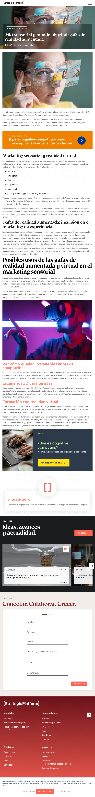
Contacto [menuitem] (45, 760)
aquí (3, 785)
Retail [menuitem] (6, 760)
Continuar (77, 684)
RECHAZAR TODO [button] (64, 791)
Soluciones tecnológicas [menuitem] (15, 722)
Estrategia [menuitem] (8, 718)
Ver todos (81, 533)
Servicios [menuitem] (8, 765)
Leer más (62, 582)
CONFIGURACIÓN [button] (28, 791)
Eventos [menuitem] (45, 727)
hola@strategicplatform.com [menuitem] (58, 764)
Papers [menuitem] (44, 731)
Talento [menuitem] (44, 756)
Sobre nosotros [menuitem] (48, 752)
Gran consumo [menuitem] (10, 752)
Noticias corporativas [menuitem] (51, 722)
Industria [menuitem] (8, 756)
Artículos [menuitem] (45, 718)
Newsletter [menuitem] (46, 735)
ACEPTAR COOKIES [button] (45, 791)
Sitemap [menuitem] (45, 739)
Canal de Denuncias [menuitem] (50, 768)
